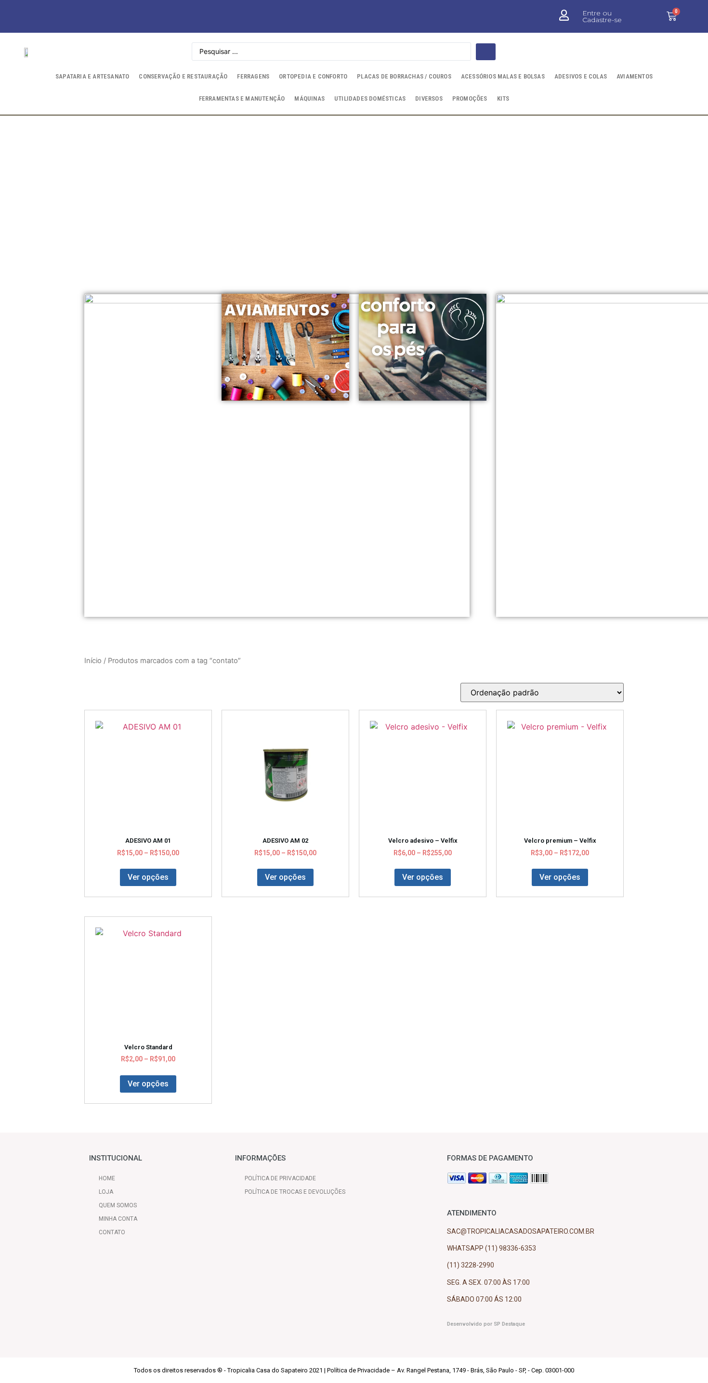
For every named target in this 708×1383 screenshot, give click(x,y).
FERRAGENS (253, 76)
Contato (112, 1232)
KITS (503, 98)
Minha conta (118, 1218)
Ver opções (148, 877)
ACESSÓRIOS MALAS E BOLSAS (503, 76)
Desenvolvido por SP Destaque (486, 1324)
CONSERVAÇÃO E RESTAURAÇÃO (183, 76)
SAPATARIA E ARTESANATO (92, 76)
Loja (106, 1191)
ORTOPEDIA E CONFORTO (313, 76)
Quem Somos (118, 1205)
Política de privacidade (280, 1178)
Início (93, 660)
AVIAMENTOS (634, 76)
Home (107, 1178)
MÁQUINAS (309, 98)
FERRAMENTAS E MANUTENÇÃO (242, 98)
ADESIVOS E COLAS (580, 76)
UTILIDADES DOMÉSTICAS (370, 98)
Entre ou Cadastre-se (602, 16)
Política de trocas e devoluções (295, 1191)
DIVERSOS (429, 98)
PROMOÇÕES (469, 98)
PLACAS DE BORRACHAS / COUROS (404, 76)
